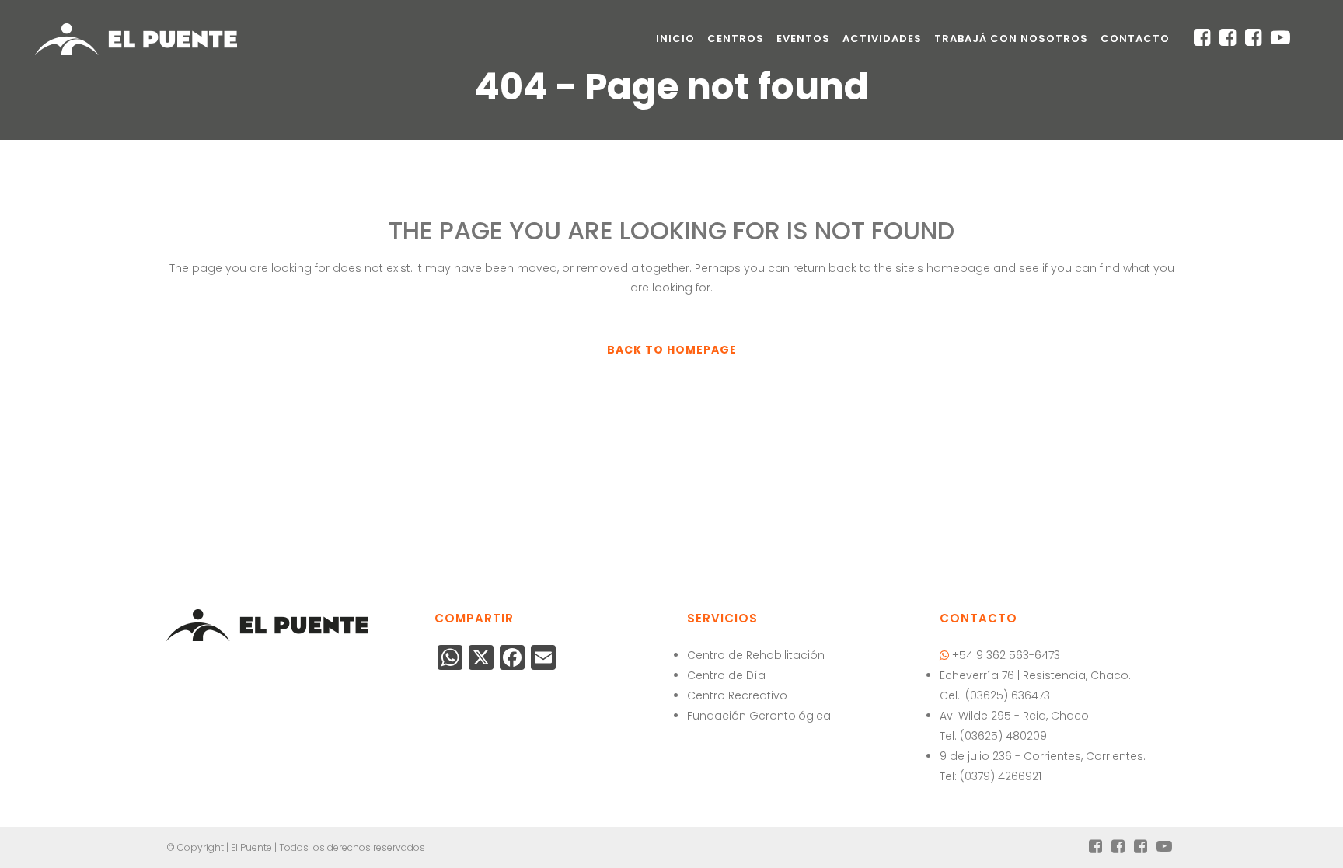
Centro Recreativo (737, 695)
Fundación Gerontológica (759, 715)
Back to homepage (672, 349)
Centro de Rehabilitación (756, 655)
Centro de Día (726, 675)
